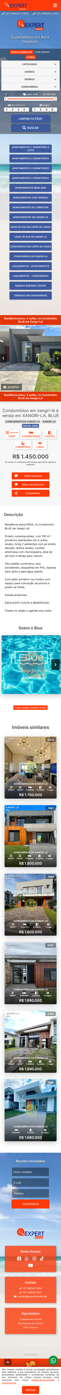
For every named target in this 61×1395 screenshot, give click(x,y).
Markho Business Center (30, 285)
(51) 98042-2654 (17, 13)
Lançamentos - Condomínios (30, 275)
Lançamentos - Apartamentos (30, 266)
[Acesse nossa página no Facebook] (19, 1258)
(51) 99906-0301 (47, 13)
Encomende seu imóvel (30, 1323)
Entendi (30, 1390)
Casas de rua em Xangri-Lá (30, 236)
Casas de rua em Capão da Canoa (30, 226)
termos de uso (9, 1382)
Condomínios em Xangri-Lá (30, 256)
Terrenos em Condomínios (30, 295)
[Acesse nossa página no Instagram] (34, 1258)
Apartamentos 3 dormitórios (30, 168)
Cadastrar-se (30, 1204)
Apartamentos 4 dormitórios (30, 177)
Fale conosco (31, 1327)
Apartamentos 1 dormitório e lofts (30, 149)
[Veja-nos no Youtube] (30, 1265)
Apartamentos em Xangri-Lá (30, 217)
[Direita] (57, 358)
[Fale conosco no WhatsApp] (27, 1258)
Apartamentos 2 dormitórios (30, 158)
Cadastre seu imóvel (30, 1319)
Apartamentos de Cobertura (30, 207)
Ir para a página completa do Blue (30, 707)
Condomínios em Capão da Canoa (30, 246)
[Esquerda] (3, 358)
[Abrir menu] (55, 5)
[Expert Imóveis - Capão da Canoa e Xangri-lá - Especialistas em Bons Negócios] (30, 25)
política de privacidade (42, 1380)
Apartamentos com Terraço (30, 197)
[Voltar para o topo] (8, 1362)
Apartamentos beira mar (30, 187)
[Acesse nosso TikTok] (42, 1258)
